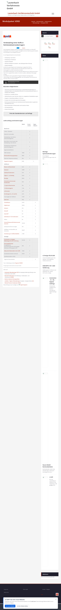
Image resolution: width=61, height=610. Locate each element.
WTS (18, 272)
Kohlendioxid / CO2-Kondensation (11, 216)
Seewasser (6, 169)
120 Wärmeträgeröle (8, 188)
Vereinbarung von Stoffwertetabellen (11, 233)
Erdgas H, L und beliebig (9, 175)
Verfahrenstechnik (48, 21)
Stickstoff (6, 211)
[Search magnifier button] (57, 36)
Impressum (6, 589)
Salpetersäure (7, 205)
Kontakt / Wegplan (46, 589)
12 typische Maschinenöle (9, 185)
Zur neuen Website (10, 606)
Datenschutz (6, 592)
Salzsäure (6, 208)
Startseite (33, 21)
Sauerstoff (6, 213)
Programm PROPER (19, 263)
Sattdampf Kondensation (9, 172)
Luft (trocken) (7, 191)
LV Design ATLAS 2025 (49, 255)
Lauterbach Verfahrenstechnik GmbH (24, 13)
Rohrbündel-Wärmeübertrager (10, 272)
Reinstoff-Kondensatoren (9, 275)
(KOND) (12, 277)
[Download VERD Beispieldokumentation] (6, 82)
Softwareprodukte (39, 21)
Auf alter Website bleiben (22, 606)
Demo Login (25, 589)
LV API (51, 477)
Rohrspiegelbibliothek (8, 243)
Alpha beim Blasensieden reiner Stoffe (12, 250)
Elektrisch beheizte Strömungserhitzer (12, 279)
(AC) (33, 281)
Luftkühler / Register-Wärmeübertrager (12, 281)
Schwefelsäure (7, 202)
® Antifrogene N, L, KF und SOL (10, 194)
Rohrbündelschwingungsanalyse (10, 155)
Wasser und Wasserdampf (9, 167)
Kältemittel (6, 199)
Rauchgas (6, 178)
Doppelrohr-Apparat (8, 161)
